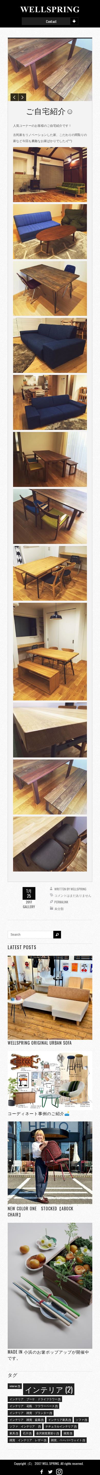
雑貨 (68, 1433)
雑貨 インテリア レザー (27, 1440)
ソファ (81, 1419)
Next (22, 97)
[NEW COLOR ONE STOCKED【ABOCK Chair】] (50, 1163)
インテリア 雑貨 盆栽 (26, 1419)
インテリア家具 (59, 1419)
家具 (13, 1433)
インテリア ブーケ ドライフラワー (34, 1399)
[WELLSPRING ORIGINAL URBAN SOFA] (50, 998)
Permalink (61, 902)
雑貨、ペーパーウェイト (68, 1440)
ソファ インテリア (25, 1426)
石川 (27, 1433)
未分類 (59, 908)
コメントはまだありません (72, 895)
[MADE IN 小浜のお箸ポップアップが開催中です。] (50, 1286)
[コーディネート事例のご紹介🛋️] (50, 1081)
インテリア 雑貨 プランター (30, 1413)
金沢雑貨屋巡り (47, 1433)
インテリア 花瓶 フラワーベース (33, 1406)
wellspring (78, 889)
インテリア (49, 1389)
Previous (14, 97)
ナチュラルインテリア (60, 1426)
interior (14, 1386)
